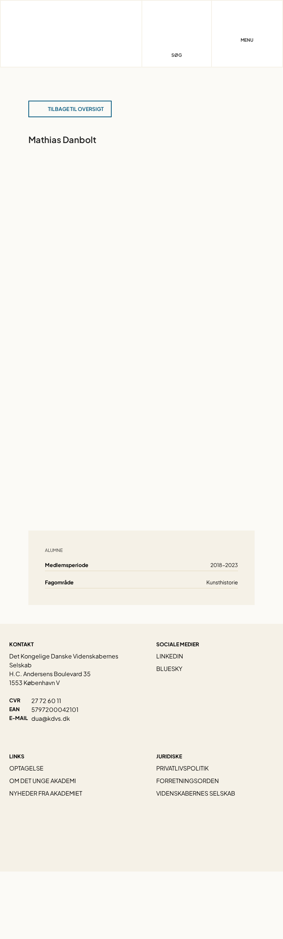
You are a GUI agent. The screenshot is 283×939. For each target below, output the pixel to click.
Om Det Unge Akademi (42, 781)
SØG (176, 55)
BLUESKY (169, 668)
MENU (247, 40)
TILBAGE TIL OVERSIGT (76, 108)
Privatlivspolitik (182, 768)
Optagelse (26, 768)
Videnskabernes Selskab (195, 793)
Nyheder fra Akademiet (45, 793)
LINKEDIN (169, 656)
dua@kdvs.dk (50, 718)
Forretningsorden (187, 781)
